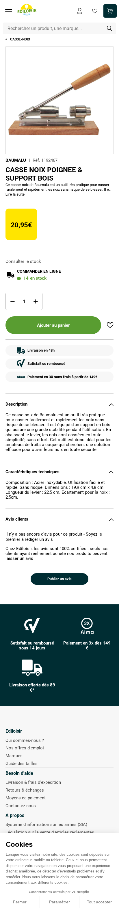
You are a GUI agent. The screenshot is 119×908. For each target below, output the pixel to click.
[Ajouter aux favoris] (110, 325)
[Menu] (10, 11)
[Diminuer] (12, 301)
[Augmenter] (35, 301)
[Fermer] (111, 404)
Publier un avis (59, 579)
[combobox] (59, 28)
